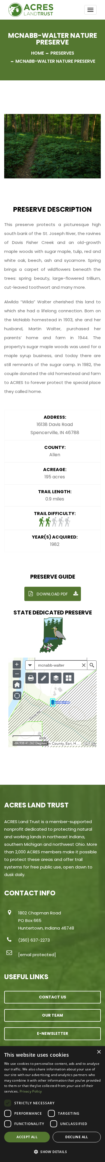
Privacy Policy (31, 1091)
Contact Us (52, 997)
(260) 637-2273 (34, 940)
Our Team (52, 1015)
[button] (52, 1152)
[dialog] (52, 1104)
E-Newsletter (52, 1033)
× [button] (99, 1052)
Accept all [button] (27, 1137)
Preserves (62, 53)
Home (37, 53)
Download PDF (52, 594)
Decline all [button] (76, 1137)
